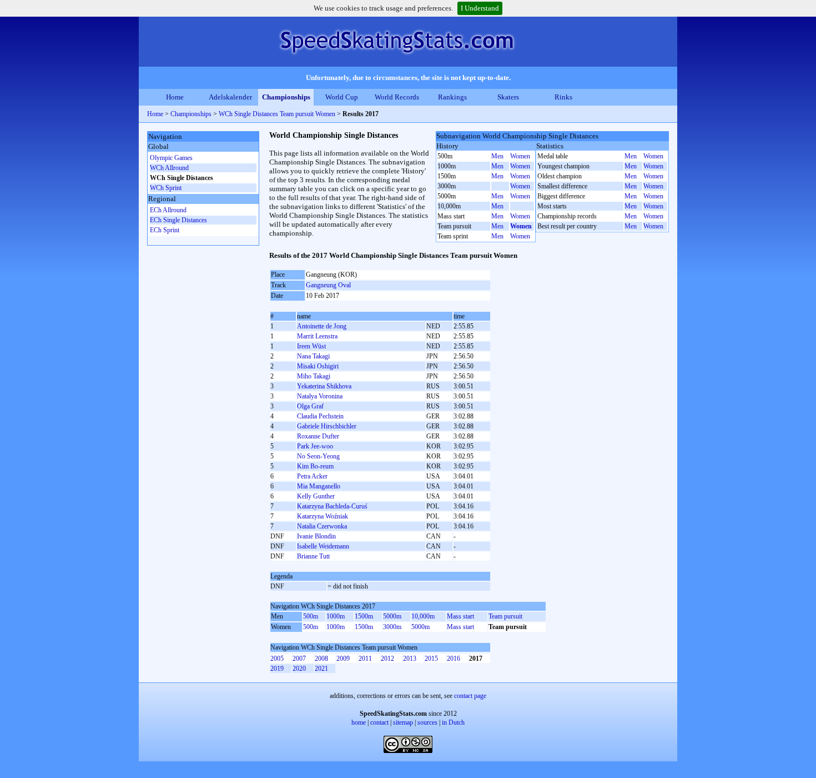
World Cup (341, 97)
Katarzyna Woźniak (322, 516)
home (358, 722)
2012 (387, 658)
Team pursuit (505, 616)
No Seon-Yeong (318, 456)
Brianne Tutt (313, 556)
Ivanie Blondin (316, 536)
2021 (321, 668)
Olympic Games (171, 158)
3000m (392, 627)
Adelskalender (230, 97)
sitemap (403, 722)
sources (427, 722)
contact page (470, 696)
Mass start (460, 616)
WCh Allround (169, 168)
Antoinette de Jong (321, 326)
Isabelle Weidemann (323, 546)
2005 (277, 658)
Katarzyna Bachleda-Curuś (332, 506)
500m (310, 616)
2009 (343, 658)
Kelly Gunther (316, 496)
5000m (392, 616)
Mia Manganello (318, 486)
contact (379, 722)
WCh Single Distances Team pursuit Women (277, 114)
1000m (335, 616)
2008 (321, 658)
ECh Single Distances (178, 220)
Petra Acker (312, 476)
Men (497, 156)
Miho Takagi (313, 376)
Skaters (508, 97)
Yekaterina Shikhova (324, 386)
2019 (277, 668)
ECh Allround (168, 210)
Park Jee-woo (315, 446)
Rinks (563, 97)
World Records (397, 97)
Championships (286, 97)
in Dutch (453, 722)
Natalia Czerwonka (322, 526)
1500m (364, 616)
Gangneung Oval (328, 285)
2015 (431, 658)
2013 (409, 658)
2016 (453, 658)
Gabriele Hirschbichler (326, 426)
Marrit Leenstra (317, 336)
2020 (299, 668)
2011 (365, 658)
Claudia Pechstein (320, 416)
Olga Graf (310, 406)
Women (520, 156)
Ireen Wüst (311, 346)
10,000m (423, 616)
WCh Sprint (166, 188)
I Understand (480, 8)
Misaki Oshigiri (318, 366)
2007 (299, 658)
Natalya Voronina (319, 396)
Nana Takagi (313, 356)
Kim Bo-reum (315, 466)
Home (175, 97)
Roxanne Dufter (318, 436)
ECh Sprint (164, 230)
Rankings (452, 97)
